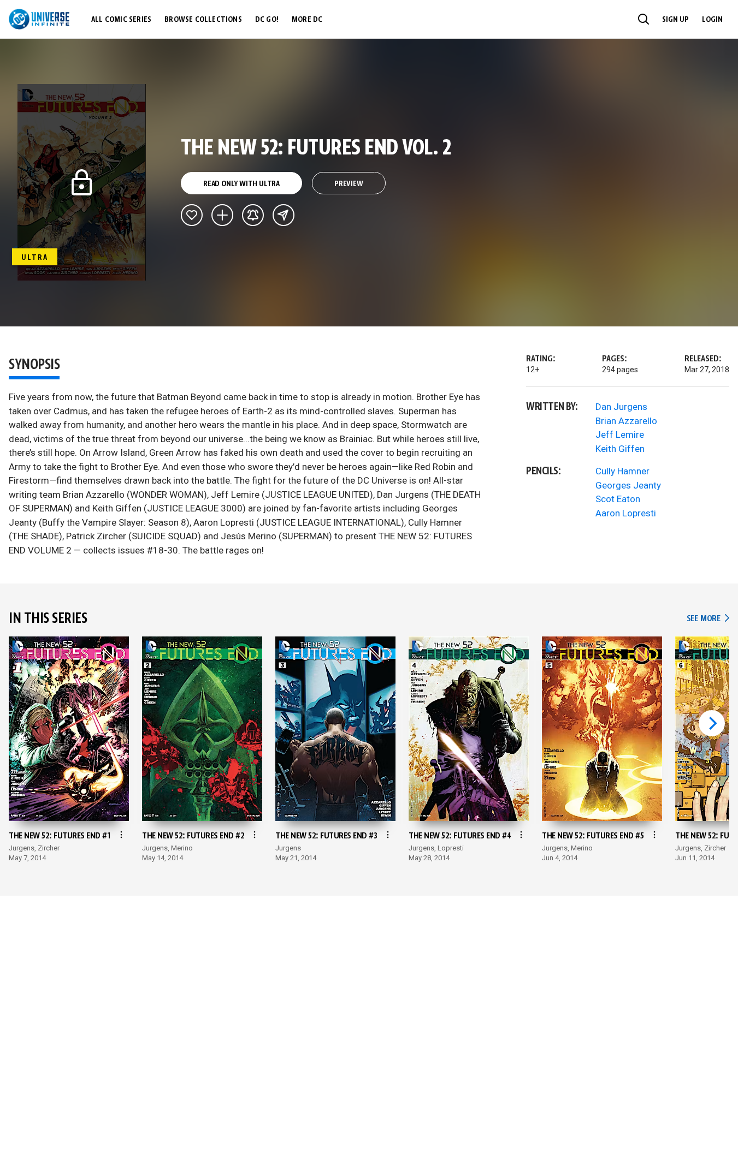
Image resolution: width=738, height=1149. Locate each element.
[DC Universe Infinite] (39, 19)
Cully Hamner (622, 471)
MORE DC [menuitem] (307, 20)
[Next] (712, 723)
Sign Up (675, 20)
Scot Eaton (617, 498)
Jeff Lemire (619, 434)
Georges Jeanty (628, 485)
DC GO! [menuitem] (267, 20)
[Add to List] (222, 215)
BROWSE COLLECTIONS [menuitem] (203, 20)
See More (708, 618)
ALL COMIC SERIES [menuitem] (121, 20)
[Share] (283, 215)
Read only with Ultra (241, 184)
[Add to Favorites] (192, 215)
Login (712, 20)
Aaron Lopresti (625, 513)
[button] (643, 19)
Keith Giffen (620, 448)
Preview (348, 184)
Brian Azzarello (626, 420)
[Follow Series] (253, 215)
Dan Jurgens (621, 406)
